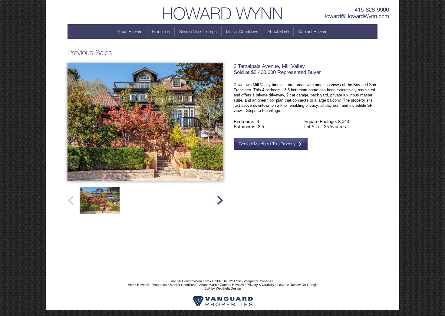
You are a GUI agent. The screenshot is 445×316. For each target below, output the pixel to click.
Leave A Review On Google (297, 285)
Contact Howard (313, 31)
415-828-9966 (356, 7)
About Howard (130, 31)
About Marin (278, 31)
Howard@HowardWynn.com (356, 16)
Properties (161, 31)
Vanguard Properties (259, 281)
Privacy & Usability (260, 285)
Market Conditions (242, 31)
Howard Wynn (222, 12)
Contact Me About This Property (271, 144)
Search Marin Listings (198, 31)
